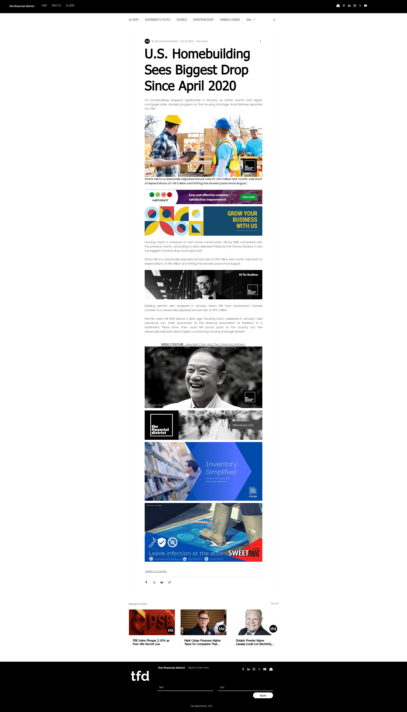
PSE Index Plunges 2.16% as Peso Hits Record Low (151, 642)
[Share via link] (169, 582)
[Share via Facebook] (146, 582)
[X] (360, 5)
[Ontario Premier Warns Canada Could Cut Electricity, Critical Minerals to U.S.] (255, 622)
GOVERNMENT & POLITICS (157, 19)
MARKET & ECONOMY (156, 571)
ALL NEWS (134, 19)
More (249, 19)
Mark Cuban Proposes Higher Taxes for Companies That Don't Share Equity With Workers (202, 642)
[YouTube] (365, 5)
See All (274, 603)
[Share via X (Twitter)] (153, 582)
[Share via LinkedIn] (161, 582)
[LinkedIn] (349, 5)
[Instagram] (354, 5)
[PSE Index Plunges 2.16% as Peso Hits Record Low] (152, 622)
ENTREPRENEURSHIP (203, 19)
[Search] (278, 6)
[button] (274, 19)
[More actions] (260, 41)
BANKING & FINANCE (230, 19)
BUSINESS (182, 19)
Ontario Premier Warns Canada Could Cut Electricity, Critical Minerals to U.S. (254, 642)
